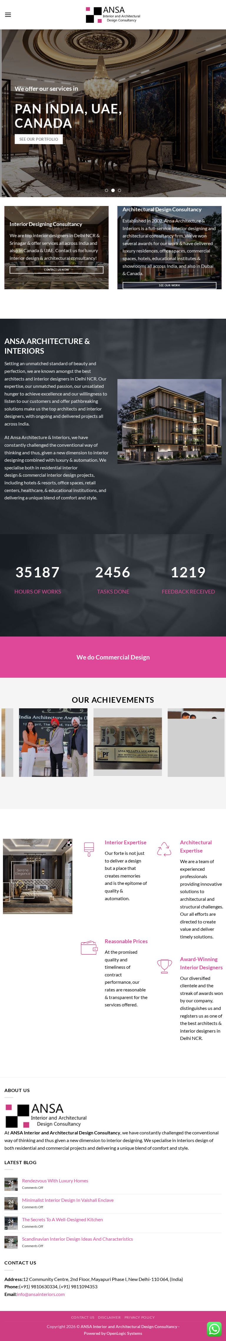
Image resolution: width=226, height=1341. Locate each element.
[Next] (214, 113)
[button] (7, 14)
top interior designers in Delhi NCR (60, 235)
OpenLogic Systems (124, 1333)
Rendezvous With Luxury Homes (55, 1180)
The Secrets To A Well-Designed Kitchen (62, 1219)
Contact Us (82, 1317)
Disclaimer (109, 1317)
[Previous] (12, 113)
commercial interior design (49, 475)
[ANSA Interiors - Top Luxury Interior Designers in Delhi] (113, 14)
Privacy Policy (139, 1317)
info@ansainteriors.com (41, 1294)
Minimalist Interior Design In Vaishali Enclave (68, 1200)
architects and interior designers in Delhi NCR (50, 378)
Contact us (66, 250)
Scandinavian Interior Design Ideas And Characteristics (77, 1239)
